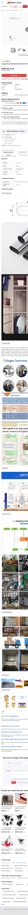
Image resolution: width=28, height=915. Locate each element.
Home (2, 10)
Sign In (3, 145)
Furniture (7, 10)
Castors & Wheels (5, 865)
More (2, 904)
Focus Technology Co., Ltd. (18, 909)
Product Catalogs (22, 862)
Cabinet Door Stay (20, 884)
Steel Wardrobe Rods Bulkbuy (19, 901)
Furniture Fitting (18, 868)
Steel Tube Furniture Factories (9, 894)
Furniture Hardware (14, 10)
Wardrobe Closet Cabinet (8, 898)
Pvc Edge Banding (19, 870)
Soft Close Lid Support (7, 884)
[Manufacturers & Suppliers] (14, 2)
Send (14, 782)
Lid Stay (21, 10)
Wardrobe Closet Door (21, 898)
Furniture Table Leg (5, 870)
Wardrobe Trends (6, 901)
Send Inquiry (14, 75)
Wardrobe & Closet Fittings (20, 865)
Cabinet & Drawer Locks (6, 868)
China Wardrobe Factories (8, 891)
